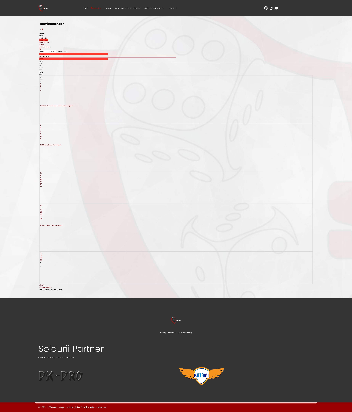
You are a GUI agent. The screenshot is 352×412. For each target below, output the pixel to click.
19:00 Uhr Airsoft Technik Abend (51, 225)
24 (41, 216)
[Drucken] (42, 29)
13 (41, 175)
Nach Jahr (43, 38)
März (41, 59)
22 (41, 212)
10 (41, 136)
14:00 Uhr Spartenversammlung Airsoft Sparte (56, 106)
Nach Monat (43, 40)
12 (41, 173)
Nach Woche (44, 42)
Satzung (163, 333)
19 (41, 205)
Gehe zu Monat (62, 52)
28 (41, 258)
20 (41, 208)
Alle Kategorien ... (45, 287)
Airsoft (41, 285)
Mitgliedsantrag (186, 333)
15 (41, 180)
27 (41, 256)
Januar (42, 54)
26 (41, 253)
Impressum (172, 333)
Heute (41, 45)
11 (40, 138)
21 (41, 210)
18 (41, 186)
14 (41, 177)
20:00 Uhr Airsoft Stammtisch (50, 145)
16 (41, 182)
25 (41, 219)
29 (41, 260)
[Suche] (40, 49)
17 (41, 184)
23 (41, 214)
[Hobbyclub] (43, 8)
